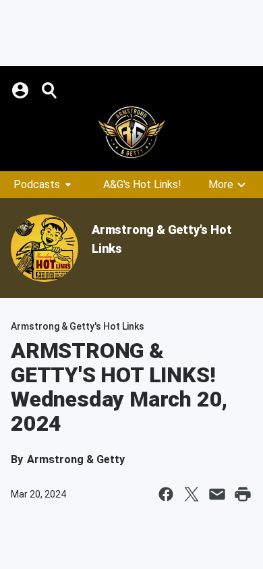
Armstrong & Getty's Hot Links (77, 326)
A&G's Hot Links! (142, 184)
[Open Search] (50, 90)
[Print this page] (242, 494)
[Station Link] (131, 132)
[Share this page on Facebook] (165, 494)
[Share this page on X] (191, 494)
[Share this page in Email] (217, 494)
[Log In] (21, 90)
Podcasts (36, 184)
